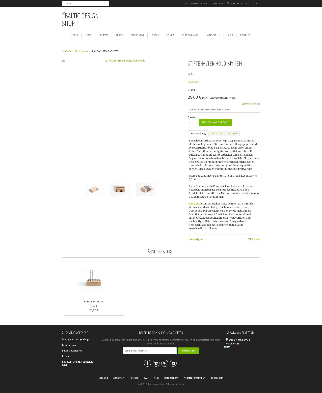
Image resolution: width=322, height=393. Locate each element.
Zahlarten (118, 378)
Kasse (255, 3)
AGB (156, 378)
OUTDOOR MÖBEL (191, 35)
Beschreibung (198, 133)
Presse (66, 356)
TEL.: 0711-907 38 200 (196, 3)
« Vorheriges (195, 239)
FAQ (146, 378)
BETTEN (104, 35)
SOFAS (74, 35)
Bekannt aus (69, 345)
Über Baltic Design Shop (75, 339)
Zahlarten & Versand (251, 103)
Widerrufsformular (194, 378)
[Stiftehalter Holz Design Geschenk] (123, 60)
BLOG (230, 35)
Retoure (134, 378)
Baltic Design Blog (72, 350)
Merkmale (217, 133)
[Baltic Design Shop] (85, 19)
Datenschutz (171, 378)
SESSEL (89, 35)
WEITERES (212, 35)
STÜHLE (170, 35)
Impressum (216, 378)
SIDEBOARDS (137, 35)
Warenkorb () (239, 3)
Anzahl (191, 117)
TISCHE (155, 35)
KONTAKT (245, 35)
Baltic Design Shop (155, 384)
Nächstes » (254, 239)
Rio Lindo (193, 82)
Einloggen (217, 3)
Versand (232, 133)
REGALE (120, 35)
